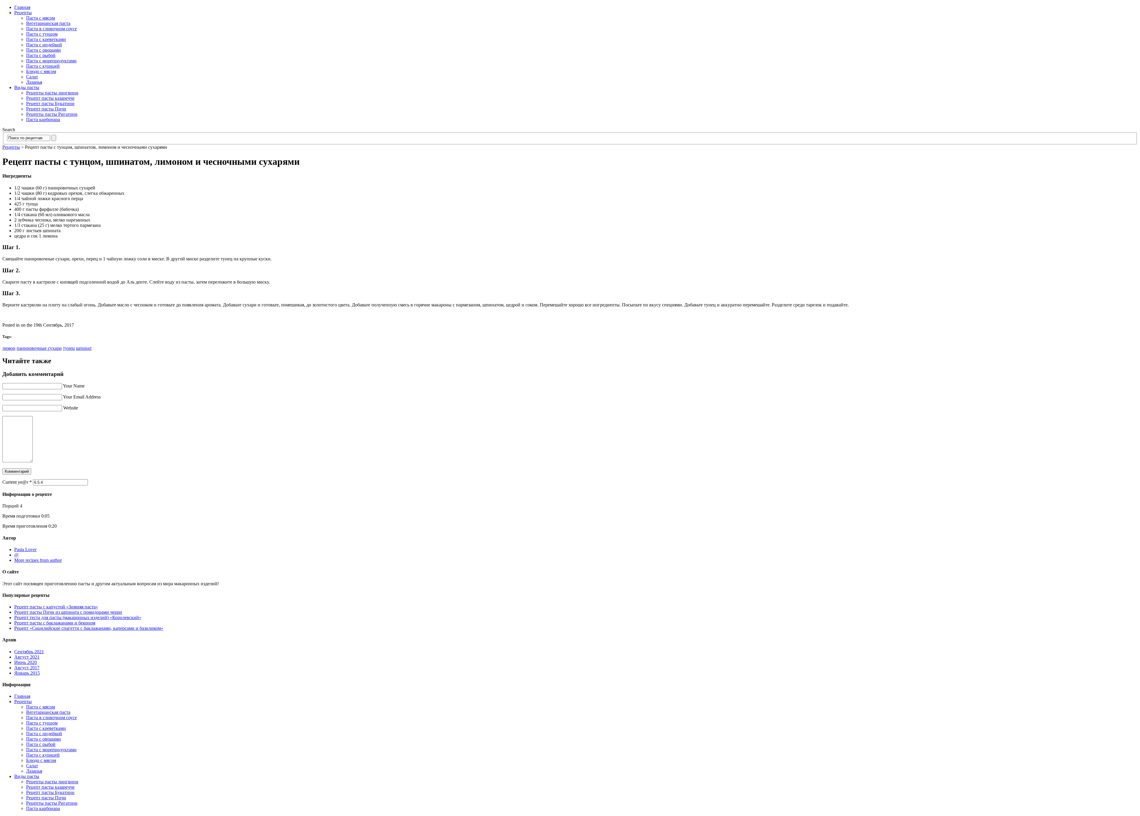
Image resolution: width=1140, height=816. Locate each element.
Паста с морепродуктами (51, 60)
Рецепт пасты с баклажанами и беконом (54, 622)
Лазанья (34, 82)
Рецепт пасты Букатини (50, 103)
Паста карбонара (43, 119)
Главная (22, 7)
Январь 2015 (27, 673)
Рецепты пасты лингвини (52, 92)
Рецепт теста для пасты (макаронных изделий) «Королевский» (77, 617)
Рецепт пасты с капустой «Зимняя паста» (56, 606)
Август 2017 (26, 667)
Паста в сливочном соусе (51, 28)
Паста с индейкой (44, 44)
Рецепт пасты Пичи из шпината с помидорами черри (68, 612)
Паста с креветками (46, 39)
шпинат (84, 348)
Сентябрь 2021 (29, 651)
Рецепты (23, 12)
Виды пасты (26, 87)
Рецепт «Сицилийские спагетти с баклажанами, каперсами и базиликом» (88, 628)
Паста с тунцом (42, 34)
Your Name (74, 385)
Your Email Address (82, 396)
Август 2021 (26, 657)
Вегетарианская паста (48, 23)
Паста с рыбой (41, 55)
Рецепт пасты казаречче (50, 98)
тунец (69, 348)
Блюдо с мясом (41, 71)
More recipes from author (38, 560)
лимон (8, 348)
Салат (32, 76)
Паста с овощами (43, 50)
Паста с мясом (40, 17)
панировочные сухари (39, 348)
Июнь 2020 (25, 662)
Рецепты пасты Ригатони (51, 114)
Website (70, 407)
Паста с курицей (43, 66)
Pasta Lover (25, 549)
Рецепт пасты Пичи (46, 108)
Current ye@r (17, 482)
